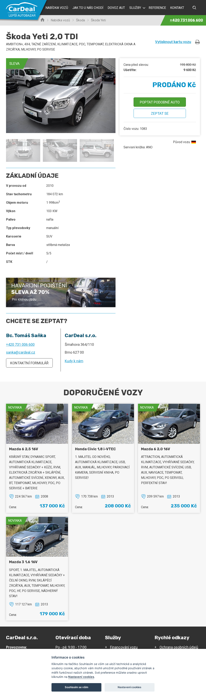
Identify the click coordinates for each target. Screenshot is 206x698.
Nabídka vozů (60, 20)
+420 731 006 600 (20, 344)
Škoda (80, 20)
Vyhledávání (194, 7)
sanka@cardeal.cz (20, 352)
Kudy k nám (74, 361)
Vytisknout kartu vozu (173, 42)
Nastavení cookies (81, 676)
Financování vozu (124, 647)
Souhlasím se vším (76, 687)
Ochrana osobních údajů (179, 647)
